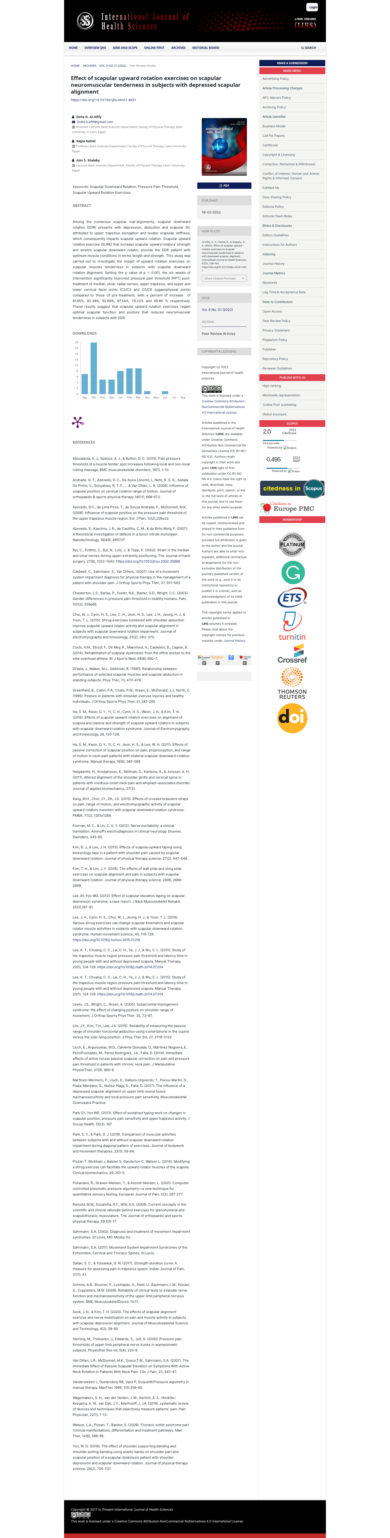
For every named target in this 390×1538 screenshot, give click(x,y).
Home (73, 48)
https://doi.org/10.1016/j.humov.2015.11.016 (106, 940)
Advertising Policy (275, 78)
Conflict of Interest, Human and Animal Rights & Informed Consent (290, 176)
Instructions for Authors (279, 244)
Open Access (272, 311)
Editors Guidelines (275, 235)
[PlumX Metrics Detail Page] (77, 421)
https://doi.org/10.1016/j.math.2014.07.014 (130, 967)
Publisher (269, 349)
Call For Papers (273, 135)
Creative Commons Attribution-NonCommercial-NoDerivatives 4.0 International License (224, 406)
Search (310, 48)
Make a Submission (292, 63)
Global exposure (274, 414)
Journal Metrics (273, 273)
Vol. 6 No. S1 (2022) (112, 66)
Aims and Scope (125, 48)
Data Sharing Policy (276, 197)
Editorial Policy (273, 206)
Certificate (270, 145)
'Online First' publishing (279, 405)
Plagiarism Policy (274, 340)
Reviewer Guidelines (277, 368)
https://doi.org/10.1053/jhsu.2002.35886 (148, 561)
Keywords (269, 282)
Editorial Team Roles (277, 216)
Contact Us (270, 187)
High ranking (271, 386)
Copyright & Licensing (278, 154)
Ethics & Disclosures (277, 225)
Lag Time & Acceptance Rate (284, 292)
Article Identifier (274, 116)
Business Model (273, 126)
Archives (178, 48)
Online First (154, 48)
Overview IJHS (95, 48)
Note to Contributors (277, 302)
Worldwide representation (281, 395)
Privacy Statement (276, 330)
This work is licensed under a (92, 1521)
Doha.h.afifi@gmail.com (95, 122)
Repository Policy (275, 359)
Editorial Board (205, 48)
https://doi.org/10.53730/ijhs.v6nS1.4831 (104, 99)
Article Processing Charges (282, 88)
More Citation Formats (220, 278)
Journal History (234, 640)
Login (313, 7)
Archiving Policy (274, 107)
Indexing (268, 254)
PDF (226, 186)
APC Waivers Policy (276, 97)
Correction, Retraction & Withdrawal (288, 164)
